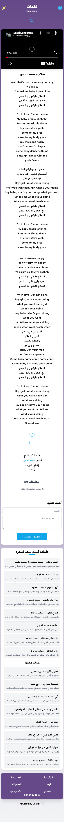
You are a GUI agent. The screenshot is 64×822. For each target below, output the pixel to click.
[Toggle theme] (3, 8)
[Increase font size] (29, 442)
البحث (48, 784)
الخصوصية (16, 791)
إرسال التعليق (32, 536)
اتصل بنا (16, 777)
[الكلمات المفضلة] (60, 8)
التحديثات (16, 784)
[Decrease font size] (34, 442)
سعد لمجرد (28, 460)
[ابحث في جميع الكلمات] (32, 20)
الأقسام (48, 791)
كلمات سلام (32, 455)
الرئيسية (48, 777)
